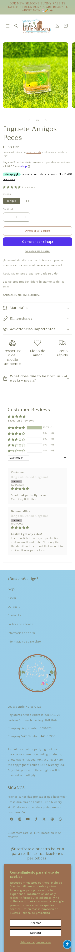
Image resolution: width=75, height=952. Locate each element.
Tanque (11, 200)
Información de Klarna (22, 633)
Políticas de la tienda (20, 624)
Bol (28, 200)
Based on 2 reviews (21, 420)
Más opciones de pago (37, 251)
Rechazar (35, 932)
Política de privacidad (35, 913)
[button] (7, 26)
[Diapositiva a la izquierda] (29, 120)
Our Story (14, 606)
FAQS (11, 589)
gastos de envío (34, 152)
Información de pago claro (24, 641)
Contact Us (15, 615)
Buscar (12, 598)
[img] (37, 489)
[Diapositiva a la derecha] (46, 120)
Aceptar (36, 923)
